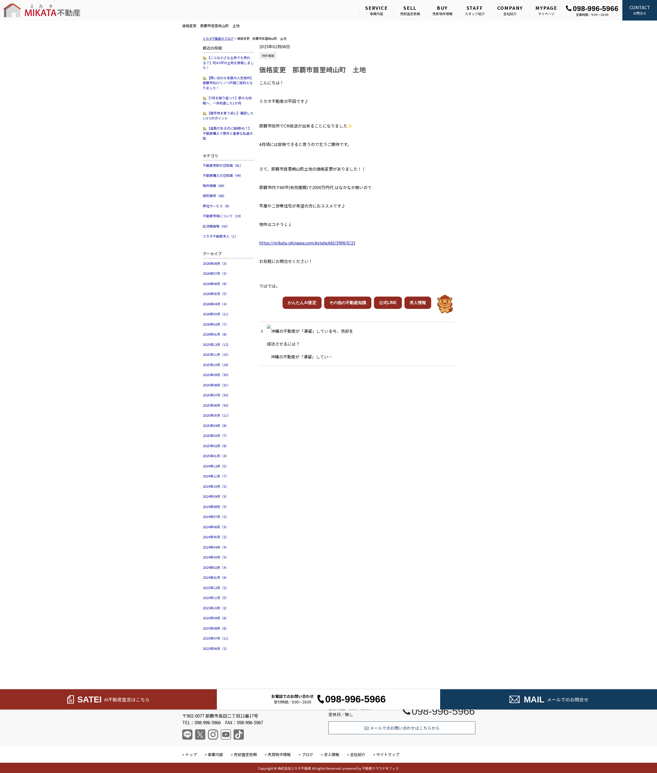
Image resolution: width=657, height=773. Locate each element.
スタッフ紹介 (475, 10)
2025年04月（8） (216, 425)
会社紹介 (510, 10)
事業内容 (376, 10)
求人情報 (418, 302)
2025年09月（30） (216, 374)
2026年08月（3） (216, 263)
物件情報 (268, 55)
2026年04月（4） (216, 303)
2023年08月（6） (216, 628)
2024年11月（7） (216, 476)
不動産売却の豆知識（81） (223, 165)
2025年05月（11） (216, 415)
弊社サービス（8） (217, 205)
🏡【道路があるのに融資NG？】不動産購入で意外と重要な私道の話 (228, 133)
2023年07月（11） (216, 638)
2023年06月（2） (216, 648)
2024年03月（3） (216, 557)
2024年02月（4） (216, 567)
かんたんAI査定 (302, 302)
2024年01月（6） (216, 577)
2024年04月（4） (216, 547)
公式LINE (388, 302)
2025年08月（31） (216, 385)
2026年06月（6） (216, 283)
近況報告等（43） (216, 226)
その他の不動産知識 (347, 302)
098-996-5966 (596, 9)
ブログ (307, 754)
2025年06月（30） (216, 405)
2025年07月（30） (216, 395)
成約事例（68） (214, 195)
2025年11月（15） (216, 354)
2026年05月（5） (216, 293)
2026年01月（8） (216, 334)
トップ (191, 754)
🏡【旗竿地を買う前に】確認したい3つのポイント (228, 116)
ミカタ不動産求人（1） (220, 236)
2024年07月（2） (216, 516)
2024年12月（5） (216, 466)
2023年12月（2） (216, 587)
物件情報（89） (214, 185)
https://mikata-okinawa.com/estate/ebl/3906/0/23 (307, 243)
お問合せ (640, 10)
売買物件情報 (442, 10)
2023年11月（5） (216, 597)
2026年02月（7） (216, 324)
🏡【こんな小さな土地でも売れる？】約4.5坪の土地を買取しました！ (228, 62)
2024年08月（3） (216, 506)
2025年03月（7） (216, 435)
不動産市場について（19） (223, 215)
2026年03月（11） (216, 313)
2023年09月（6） (216, 617)
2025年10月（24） (216, 364)
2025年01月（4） (216, 455)
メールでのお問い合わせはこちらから (405, 728)
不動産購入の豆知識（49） (223, 175)
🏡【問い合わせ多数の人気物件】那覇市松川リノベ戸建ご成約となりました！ (228, 82)
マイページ (546, 10)
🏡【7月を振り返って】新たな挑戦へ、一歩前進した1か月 (227, 100)
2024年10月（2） (216, 486)
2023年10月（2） (216, 607)
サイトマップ (387, 754)
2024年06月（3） (216, 526)
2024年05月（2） (216, 536)
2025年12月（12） (216, 344)
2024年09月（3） (216, 496)
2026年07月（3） (216, 273)
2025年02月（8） (216, 445)
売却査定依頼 (410, 10)
